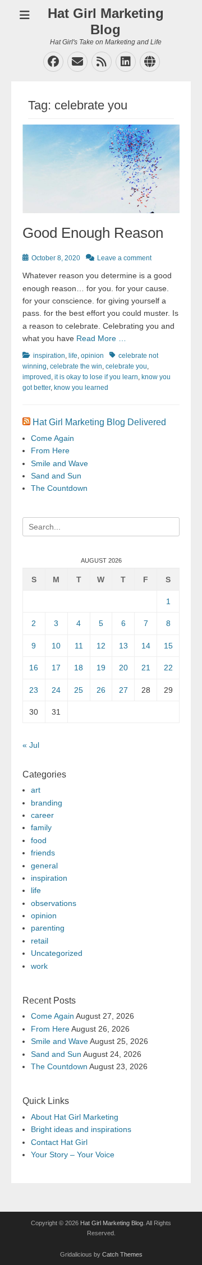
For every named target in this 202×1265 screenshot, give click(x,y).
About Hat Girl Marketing (74, 1116)
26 (101, 690)
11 (79, 645)
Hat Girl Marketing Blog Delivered (99, 422)
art (35, 789)
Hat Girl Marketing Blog (106, 21)
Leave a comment (124, 258)
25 (78, 690)
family (41, 827)
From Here (50, 450)
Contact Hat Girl (59, 1142)
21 (145, 667)
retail (39, 940)
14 (145, 645)
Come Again (52, 438)
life (72, 356)
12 (101, 645)
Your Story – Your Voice (72, 1154)
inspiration (49, 356)
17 (56, 667)
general (44, 865)
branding (46, 802)
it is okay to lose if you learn (96, 377)
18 (78, 667)
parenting (48, 927)
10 (56, 645)
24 (56, 690)
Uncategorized (56, 953)
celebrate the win (76, 366)
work (39, 966)
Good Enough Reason (92, 232)
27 (123, 690)
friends (43, 852)
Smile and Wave (59, 463)
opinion (92, 356)
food (39, 840)
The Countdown (59, 488)
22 (168, 667)
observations (53, 903)
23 (33, 690)
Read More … (101, 338)
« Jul (30, 744)
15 (168, 645)
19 (101, 667)
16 (33, 667)
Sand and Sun (56, 475)
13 (123, 645)
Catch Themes (122, 1254)
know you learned (81, 388)
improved (36, 377)
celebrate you (126, 366)
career (42, 815)
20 (123, 667)
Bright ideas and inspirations (81, 1129)
